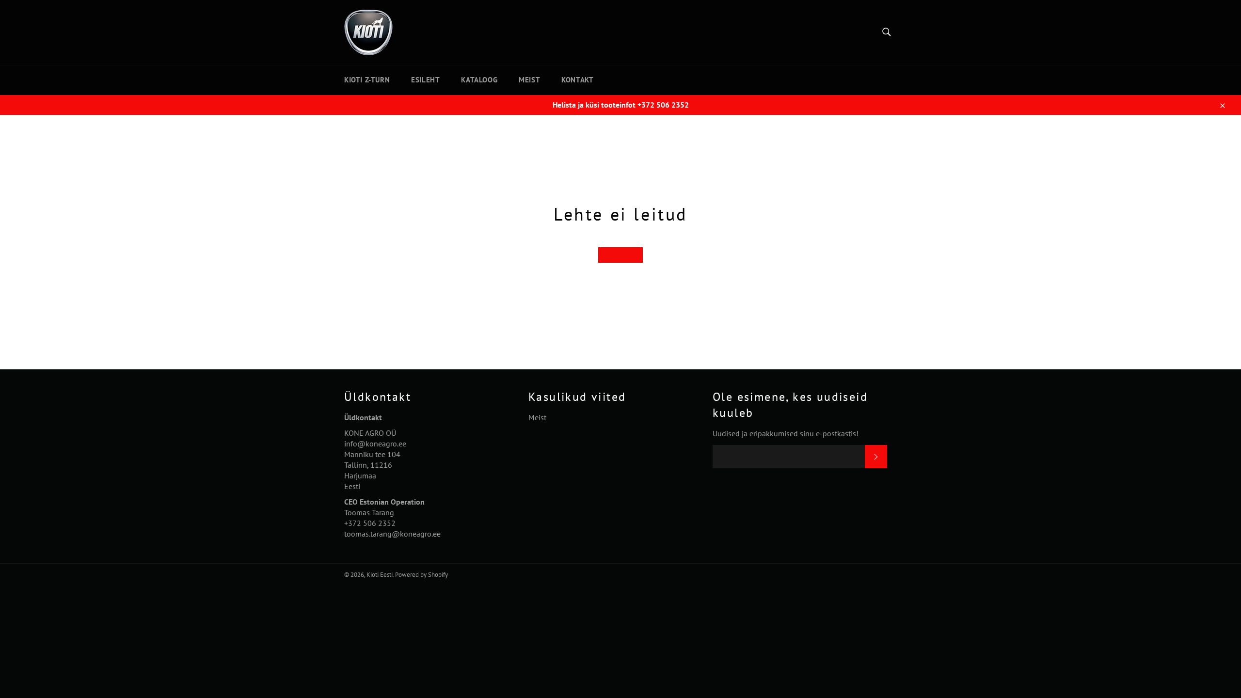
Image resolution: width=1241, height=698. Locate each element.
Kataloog (479, 79)
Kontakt (577, 79)
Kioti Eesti (379, 575)
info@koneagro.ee (375, 443)
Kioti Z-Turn (367, 79)
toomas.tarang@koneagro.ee (392, 534)
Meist (529, 79)
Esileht (425, 79)
